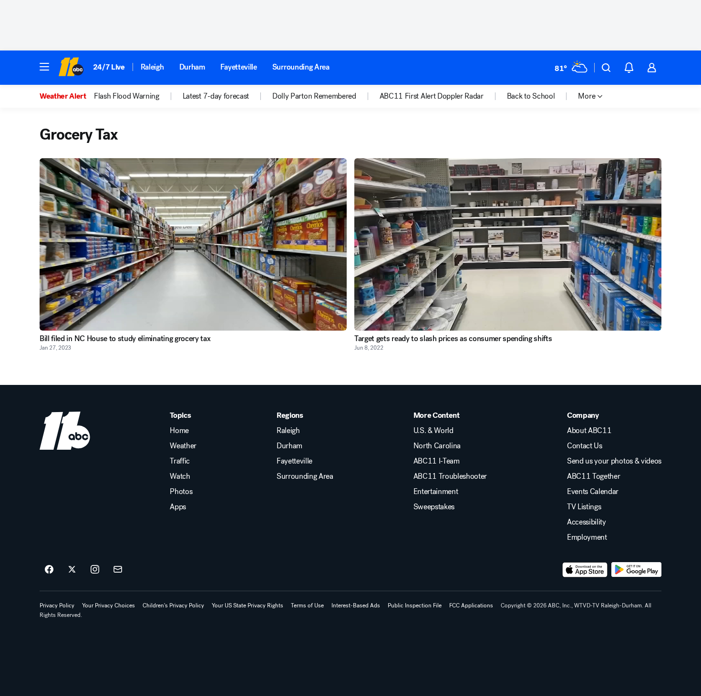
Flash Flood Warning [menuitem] (126, 96)
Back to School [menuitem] (531, 96)
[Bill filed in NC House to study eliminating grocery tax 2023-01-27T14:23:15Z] (193, 244)
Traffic (180, 461)
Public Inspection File (415, 605)
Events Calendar (593, 491)
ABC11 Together (593, 476)
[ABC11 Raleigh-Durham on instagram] (94, 569)
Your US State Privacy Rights (247, 605)
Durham (192, 67)
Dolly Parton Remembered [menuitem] (314, 96)
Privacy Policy (57, 605)
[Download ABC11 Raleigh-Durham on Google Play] (636, 569)
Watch (180, 476)
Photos (181, 491)
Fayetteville (238, 67)
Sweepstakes (433, 507)
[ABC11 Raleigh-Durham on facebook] (49, 569)
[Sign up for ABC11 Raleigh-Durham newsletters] (117, 569)
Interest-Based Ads (355, 605)
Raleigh (152, 67)
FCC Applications (471, 605)
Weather (183, 446)
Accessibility (586, 522)
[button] (44, 66)
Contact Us (584, 446)
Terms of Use (307, 605)
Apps (178, 507)
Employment (587, 537)
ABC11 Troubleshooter (450, 476)
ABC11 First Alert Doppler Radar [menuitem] (432, 96)
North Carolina (437, 446)
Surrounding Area (301, 67)
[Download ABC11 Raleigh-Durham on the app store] (585, 569)
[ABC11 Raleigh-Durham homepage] (70, 67)
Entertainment (435, 491)
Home (179, 430)
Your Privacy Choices (108, 605)
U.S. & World (433, 430)
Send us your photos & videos (614, 461)
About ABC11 (589, 430)
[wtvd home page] (65, 431)
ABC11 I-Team (436, 461)
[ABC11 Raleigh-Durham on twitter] (72, 569)
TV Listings (584, 507)
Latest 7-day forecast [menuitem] (216, 96)
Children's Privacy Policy (173, 605)
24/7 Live (109, 67)
